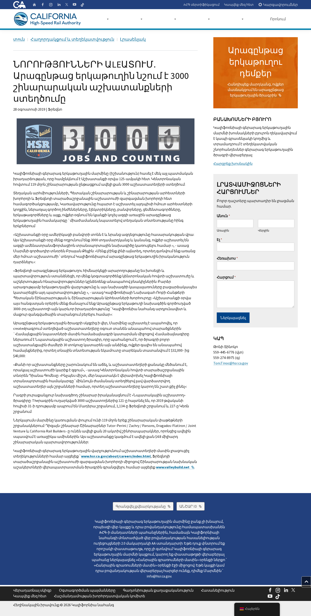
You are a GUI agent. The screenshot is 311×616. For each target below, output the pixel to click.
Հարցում (226, 277)
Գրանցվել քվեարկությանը (144, 506)
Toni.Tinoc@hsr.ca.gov (230, 363)
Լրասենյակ (133, 39)
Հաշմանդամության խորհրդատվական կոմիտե (99, 596)
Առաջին (223, 230)
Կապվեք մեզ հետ (239, 5)
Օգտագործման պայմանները (87, 590)
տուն (19, 39)
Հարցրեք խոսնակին (232, 163)
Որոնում (278, 19)
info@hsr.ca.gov (159, 576)
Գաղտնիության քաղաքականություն (158, 590)
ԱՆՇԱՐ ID (192, 506)
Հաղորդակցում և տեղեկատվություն (72, 39)
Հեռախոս (227, 258)
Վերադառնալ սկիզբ (32, 590)
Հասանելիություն (218, 590)
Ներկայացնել (233, 317)
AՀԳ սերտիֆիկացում (201, 5)
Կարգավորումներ (280, 4)
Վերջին (263, 230)
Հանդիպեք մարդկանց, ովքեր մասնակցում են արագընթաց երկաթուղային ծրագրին (255, 89)
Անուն (223, 215)
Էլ (219, 239)
